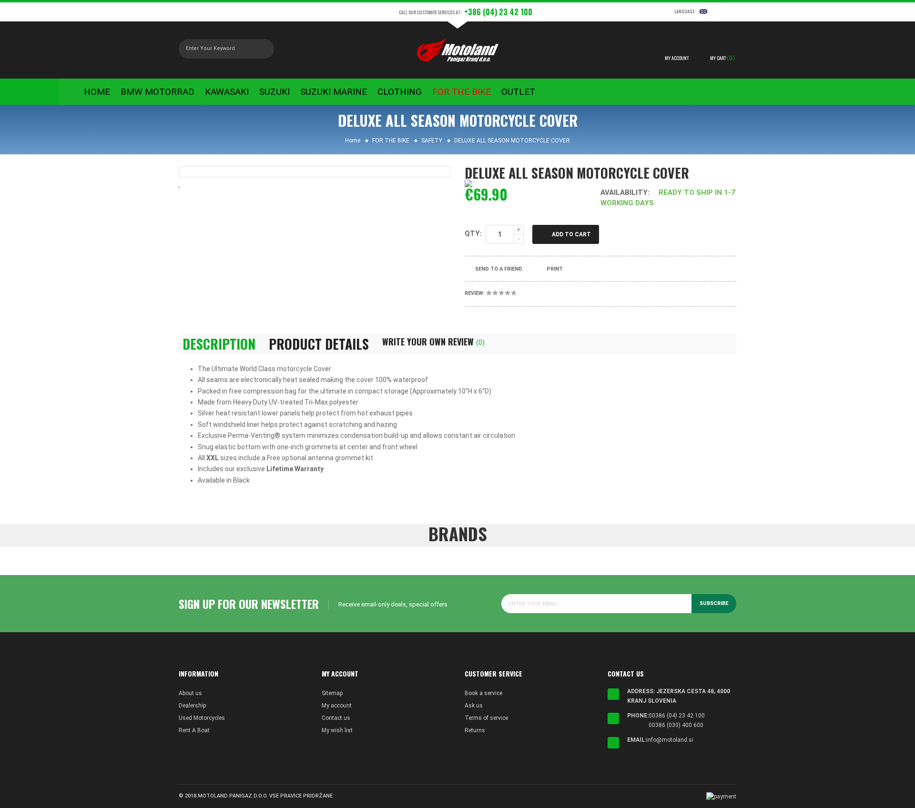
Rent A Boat (194, 730)
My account (337, 705)
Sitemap (332, 693)
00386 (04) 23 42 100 (677, 715)
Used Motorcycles (202, 718)
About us (190, 693)
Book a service (483, 693)
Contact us (336, 718)
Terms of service (486, 718)
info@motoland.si (669, 740)
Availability (624, 192)
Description (219, 344)
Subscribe (714, 603)
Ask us (474, 705)
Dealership (192, 705)
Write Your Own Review (433, 341)
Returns (475, 730)
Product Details (319, 344)
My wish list (337, 730)
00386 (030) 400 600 (676, 725)
